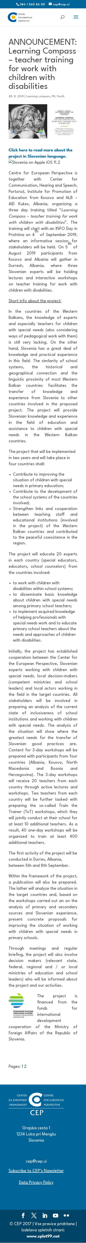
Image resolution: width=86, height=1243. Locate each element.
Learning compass (38, 96)
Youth (60, 96)
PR (53, 96)
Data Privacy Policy (36, 1183)
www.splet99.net (43, 1236)
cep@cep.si (36, 1161)
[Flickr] (66, 1216)
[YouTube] (55, 1216)
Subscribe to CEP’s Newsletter (36, 1171)
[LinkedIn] (44, 1216)
